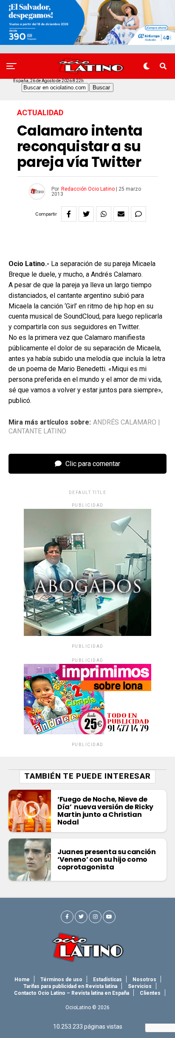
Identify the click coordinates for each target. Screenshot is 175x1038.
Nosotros (144, 979)
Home (22, 979)
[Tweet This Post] (86, 214)
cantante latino (37, 431)
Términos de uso (61, 979)
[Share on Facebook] (68, 214)
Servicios (140, 986)
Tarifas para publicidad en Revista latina (70, 986)
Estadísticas (107, 979)
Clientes (150, 993)
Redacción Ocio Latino (88, 189)
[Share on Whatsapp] (103, 214)
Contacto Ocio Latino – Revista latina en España (71, 993)
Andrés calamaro (124, 422)
